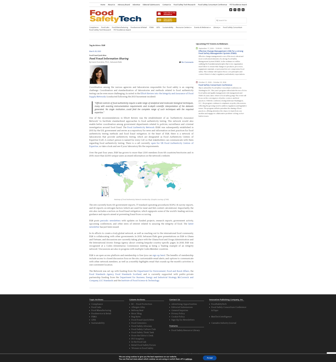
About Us (111, 4)
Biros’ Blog (136, 313)
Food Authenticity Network (140, 127)
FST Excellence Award (238, 4)
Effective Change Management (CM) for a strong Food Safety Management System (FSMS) (221, 52)
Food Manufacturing (120, 27)
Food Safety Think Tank (142, 332)
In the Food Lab (138, 342)
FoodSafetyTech (219, 304)
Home (103, 4)
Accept (210, 358)
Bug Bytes (136, 317)
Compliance (94, 27)
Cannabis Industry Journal (223, 323)
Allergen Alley (138, 307)
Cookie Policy (178, 317)
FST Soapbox (137, 339)
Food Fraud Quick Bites (97, 55)
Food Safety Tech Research (184, 4)
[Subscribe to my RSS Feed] (243, 9)
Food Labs (105, 27)
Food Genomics (138, 323)
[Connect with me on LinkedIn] (239, 9)
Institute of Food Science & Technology (140, 280)
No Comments (187, 62)
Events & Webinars (201, 27)
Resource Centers (183, 27)
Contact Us (166, 4)
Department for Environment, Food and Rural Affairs (163, 271)
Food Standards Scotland (128, 274)
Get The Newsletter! (166, 13)
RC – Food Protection (141, 304)
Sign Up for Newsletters (183, 320)
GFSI (158, 27)
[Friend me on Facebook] (235, 9)
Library (216, 27)
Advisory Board (124, 4)
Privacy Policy (178, 313)
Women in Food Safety (142, 348)
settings (188, 359)
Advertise (136, 4)
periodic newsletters (110, 220)
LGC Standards (106, 280)
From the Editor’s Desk (142, 335)
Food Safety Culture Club (143, 329)
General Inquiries (179, 310)
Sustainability (167, 27)
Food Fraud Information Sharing (108, 58)
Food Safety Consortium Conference (212, 4)
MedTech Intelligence (221, 317)
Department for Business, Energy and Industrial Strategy (148, 277)
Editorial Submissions (151, 4)
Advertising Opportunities (184, 304)
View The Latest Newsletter (166, 20)
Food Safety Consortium (232, 27)
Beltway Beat (137, 310)
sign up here (159, 255)
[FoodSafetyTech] (115, 18)
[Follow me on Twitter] (231, 9)
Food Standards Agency (101, 274)
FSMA (151, 27)
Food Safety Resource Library (185, 330)
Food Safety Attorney (141, 326)
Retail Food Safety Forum (143, 345)
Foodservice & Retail (139, 27)
